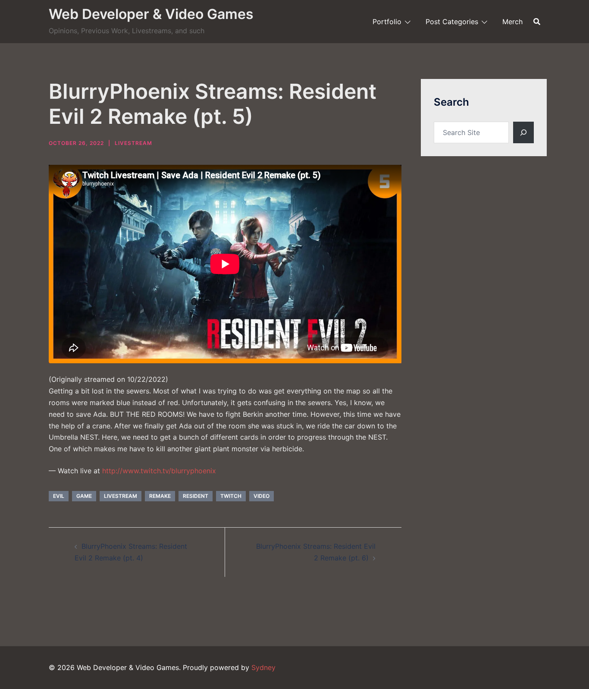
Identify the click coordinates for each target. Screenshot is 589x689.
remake (160, 496)
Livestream (133, 143)
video (261, 496)
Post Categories (452, 21)
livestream (120, 496)
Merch (512, 21)
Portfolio (387, 21)
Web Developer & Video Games (151, 14)
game (84, 496)
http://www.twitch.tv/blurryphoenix (159, 470)
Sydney (263, 667)
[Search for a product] (536, 21)
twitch (230, 496)
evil (58, 496)
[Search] (523, 132)
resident (195, 496)
